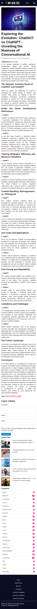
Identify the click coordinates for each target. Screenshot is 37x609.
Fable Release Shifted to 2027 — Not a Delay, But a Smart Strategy (23, 479)
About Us (18, 586)
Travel (18, 564)
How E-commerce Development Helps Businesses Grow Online (24, 470)
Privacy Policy (18, 583)
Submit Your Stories (18, 598)
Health (18, 527)
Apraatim (26, 58)
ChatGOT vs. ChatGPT (16, 396)
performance (10, 150)
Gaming (18, 516)
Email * (3, 421)
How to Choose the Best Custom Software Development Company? (22, 441)
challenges (31, 319)
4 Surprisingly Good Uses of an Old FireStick (23, 451)
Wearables (18, 571)
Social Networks (18, 551)
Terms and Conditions (18, 595)
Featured (18, 513)
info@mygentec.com (13, 605)
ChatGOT (4, 219)
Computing (18, 499)
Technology (14, 61)
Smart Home (18, 547)
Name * (3, 415)
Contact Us (18, 589)
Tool (18, 561)
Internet (18, 533)
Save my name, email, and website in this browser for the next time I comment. (18, 429)
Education (18, 506)
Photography (18, 540)
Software (18, 554)
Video (18, 568)
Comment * (4, 405)
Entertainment (18, 509)
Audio (18, 492)
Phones (18, 537)
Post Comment (6, 434)
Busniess (18, 495)
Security (18, 544)
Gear (18, 520)
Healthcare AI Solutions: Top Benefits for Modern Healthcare (23, 460)
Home (18, 530)
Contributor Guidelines (18, 592)
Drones (18, 502)
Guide (18, 523)
